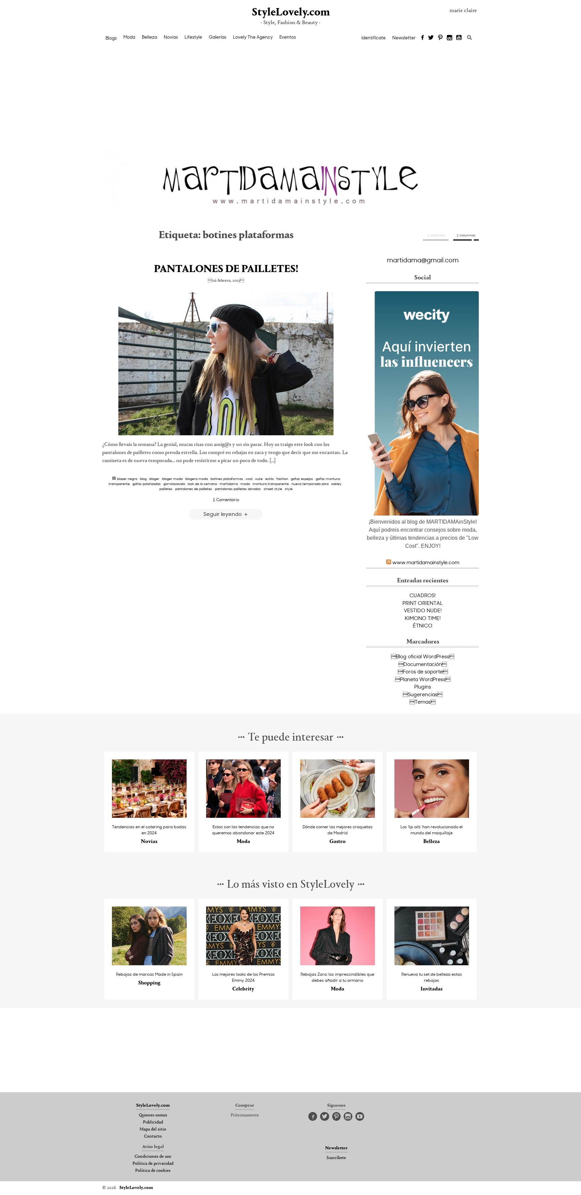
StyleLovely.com (290, 12)
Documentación (422, 664)
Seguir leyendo (223, 513)
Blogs (111, 38)
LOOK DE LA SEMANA (202, 483)
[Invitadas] (431, 963)
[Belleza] (431, 816)
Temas (423, 701)
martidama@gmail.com (423, 259)
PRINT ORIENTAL (422, 603)
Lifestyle (193, 37)
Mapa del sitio (153, 1129)
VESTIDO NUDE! (423, 610)
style (289, 488)
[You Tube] (459, 38)
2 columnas (466, 235)
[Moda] (243, 816)
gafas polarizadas (146, 483)
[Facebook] (422, 38)
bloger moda (172, 478)
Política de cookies (152, 1170)
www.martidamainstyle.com (425, 562)
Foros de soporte (423, 671)
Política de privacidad (152, 1163)
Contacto (153, 1136)
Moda (129, 37)
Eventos (287, 37)
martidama (229, 483)
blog (143, 478)
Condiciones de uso (152, 1156)
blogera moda (196, 478)
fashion (282, 478)
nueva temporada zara (310, 483)
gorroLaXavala (174, 483)
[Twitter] (431, 38)
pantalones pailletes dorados (238, 488)
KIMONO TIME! (423, 618)
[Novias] (149, 816)
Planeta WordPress (423, 679)
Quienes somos (153, 1115)
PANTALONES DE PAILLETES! (226, 269)
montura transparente (271, 483)
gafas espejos (302, 478)
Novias (171, 37)
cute (259, 478)
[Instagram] (449, 38)
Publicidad (153, 1122)
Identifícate (373, 38)
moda (245, 483)
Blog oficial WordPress (422, 656)
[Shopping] (149, 963)
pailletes (165, 488)
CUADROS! (423, 595)
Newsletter (404, 38)
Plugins (422, 686)
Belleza (149, 37)
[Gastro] (337, 816)
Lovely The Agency (253, 37)
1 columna (435, 235)
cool (249, 478)
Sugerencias (422, 694)
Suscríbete (336, 1158)
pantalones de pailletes (193, 488)
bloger (154, 478)
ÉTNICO (422, 625)
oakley (336, 483)
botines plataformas (226, 478)
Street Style (273, 488)
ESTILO (269, 478)
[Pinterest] (440, 38)
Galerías (217, 37)
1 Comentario (226, 499)
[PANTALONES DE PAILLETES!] (226, 363)
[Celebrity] (243, 963)
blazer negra (127, 478)
